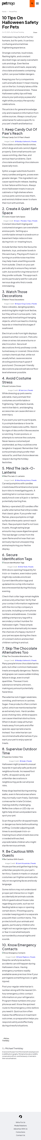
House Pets (13, 11)
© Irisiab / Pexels (26, 761)
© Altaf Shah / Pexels (25, 567)
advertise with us (20, 1129)
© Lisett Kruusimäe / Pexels (26, 863)
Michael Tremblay (18, 32)
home (4, 11)
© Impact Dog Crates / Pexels (26, 304)
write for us (20, 1122)
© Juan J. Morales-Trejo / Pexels (25, 221)
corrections (20, 1132)
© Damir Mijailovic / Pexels (25, 957)
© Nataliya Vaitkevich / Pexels (26, 141)
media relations (20, 1125)
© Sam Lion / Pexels (26, 390)
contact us (20, 1135)
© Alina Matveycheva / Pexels (26, 480)
